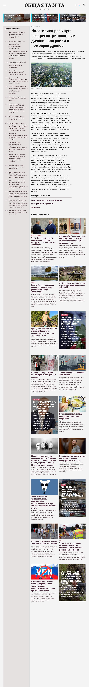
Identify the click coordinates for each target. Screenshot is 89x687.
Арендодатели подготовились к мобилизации (46, 200)
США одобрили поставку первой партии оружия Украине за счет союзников (72, 285)
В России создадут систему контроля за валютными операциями (70, 416)
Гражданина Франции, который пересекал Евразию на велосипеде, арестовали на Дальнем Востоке (44, 332)
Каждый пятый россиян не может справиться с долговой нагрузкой (43, 374)
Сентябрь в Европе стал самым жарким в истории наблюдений (44, 542)
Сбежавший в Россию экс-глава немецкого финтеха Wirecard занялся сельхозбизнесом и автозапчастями (72, 239)
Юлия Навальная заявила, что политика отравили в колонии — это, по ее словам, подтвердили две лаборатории (71, 323)
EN (79, 5)
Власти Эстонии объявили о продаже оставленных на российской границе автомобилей (42, 288)
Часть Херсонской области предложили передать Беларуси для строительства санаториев (43, 241)
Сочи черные (35, 207)
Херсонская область (37, 235)
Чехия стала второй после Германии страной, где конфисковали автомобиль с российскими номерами (70, 546)
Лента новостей (12, 28)
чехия (60, 541)
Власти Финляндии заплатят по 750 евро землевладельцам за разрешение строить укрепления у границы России (71, 577)
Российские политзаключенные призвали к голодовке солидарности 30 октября (72, 458)
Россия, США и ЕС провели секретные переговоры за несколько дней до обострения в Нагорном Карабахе (72, 493)
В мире (64, 484)
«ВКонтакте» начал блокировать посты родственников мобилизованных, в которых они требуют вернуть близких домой (43, 502)
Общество (44, 9)
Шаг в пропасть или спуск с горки (42, 204)
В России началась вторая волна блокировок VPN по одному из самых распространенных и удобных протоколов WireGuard (43, 586)
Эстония (33, 282)
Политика (64, 315)
